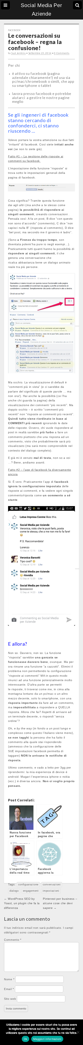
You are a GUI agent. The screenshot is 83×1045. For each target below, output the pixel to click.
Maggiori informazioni (47, 1039)
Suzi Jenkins (18, 53)
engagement (31, 890)
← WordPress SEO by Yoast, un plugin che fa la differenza (22, 903)
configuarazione (28, 884)
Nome (9, 979)
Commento (12, 939)
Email (9, 989)
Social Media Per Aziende (41, 9)
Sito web (10, 998)
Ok (25, 1039)
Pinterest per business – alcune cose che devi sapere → (60, 903)
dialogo (14, 890)
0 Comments (61, 53)
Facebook (14, 30)
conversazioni (52, 884)
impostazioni (51, 890)
